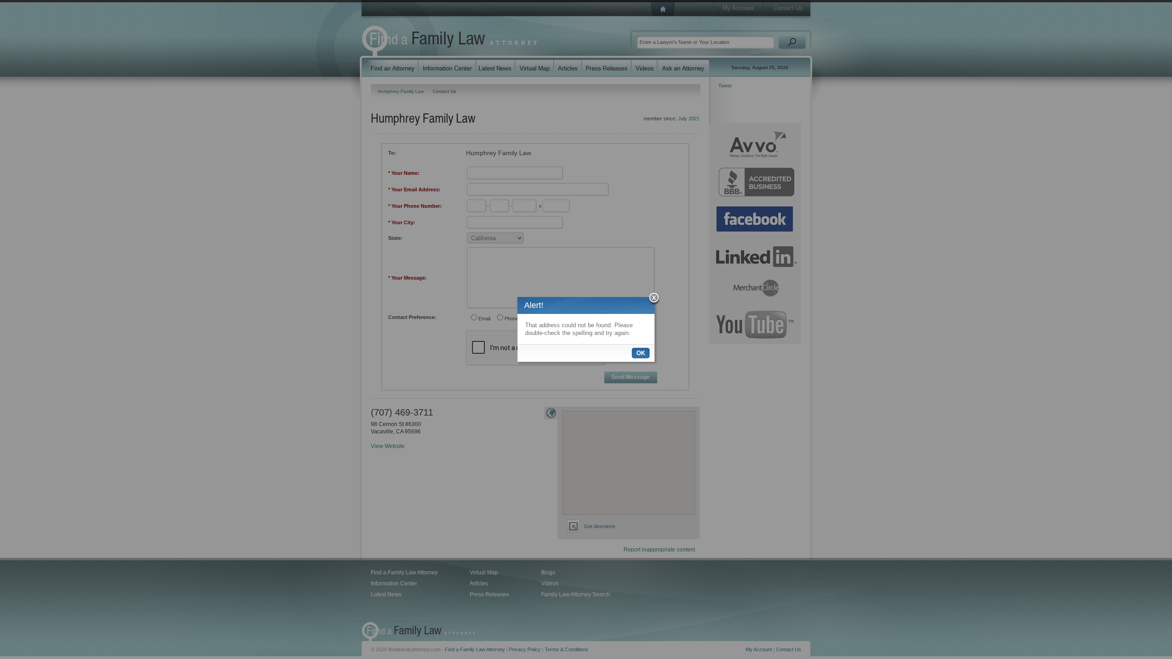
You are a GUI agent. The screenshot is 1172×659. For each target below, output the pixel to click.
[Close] (654, 299)
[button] (641, 353)
